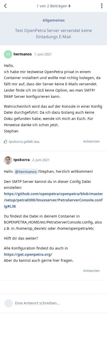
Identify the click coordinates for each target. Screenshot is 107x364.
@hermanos (26, 171)
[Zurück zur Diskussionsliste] (5, 6)
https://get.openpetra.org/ (28, 254)
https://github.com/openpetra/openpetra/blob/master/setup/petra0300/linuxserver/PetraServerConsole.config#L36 (53, 200)
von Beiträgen (52, 5)
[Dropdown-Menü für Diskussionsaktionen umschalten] (102, 6)
